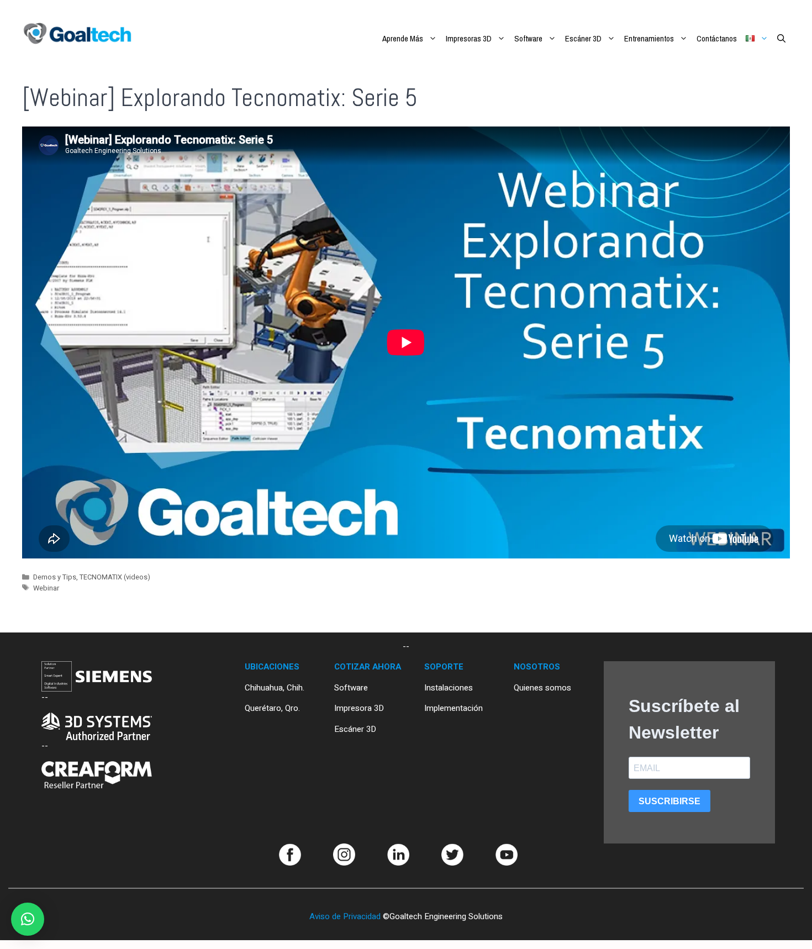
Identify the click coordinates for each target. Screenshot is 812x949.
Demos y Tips (54, 577)
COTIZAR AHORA (367, 667)
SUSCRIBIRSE (669, 801)
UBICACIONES (272, 667)
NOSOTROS (537, 667)
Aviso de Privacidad (345, 916)
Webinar (46, 588)
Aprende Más (402, 38)
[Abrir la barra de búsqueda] (781, 38)
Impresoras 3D (469, 38)
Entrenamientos (649, 38)
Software (528, 38)
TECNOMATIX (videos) (115, 577)
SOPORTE (443, 667)
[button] (27, 919)
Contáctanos (717, 38)
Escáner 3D (583, 38)
